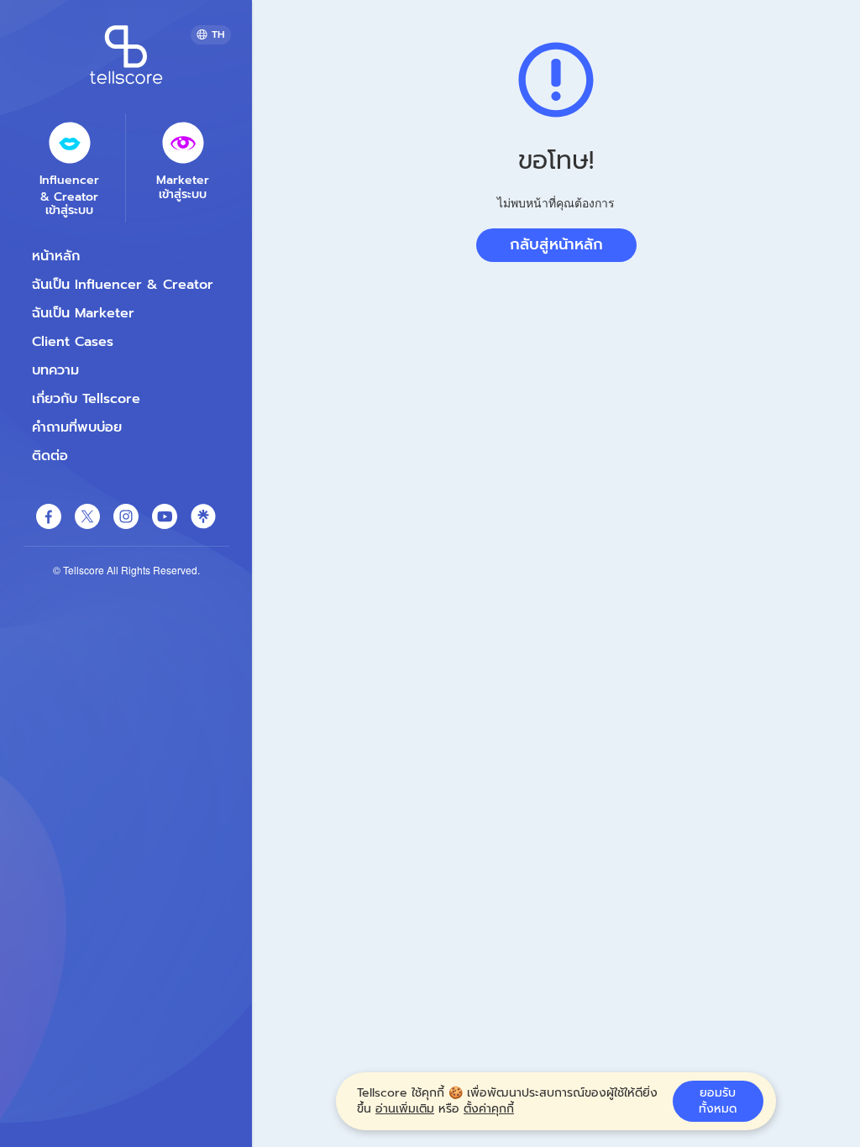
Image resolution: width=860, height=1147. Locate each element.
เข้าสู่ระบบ (69, 211)
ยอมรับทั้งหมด (718, 1101)
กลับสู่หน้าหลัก (556, 244)
